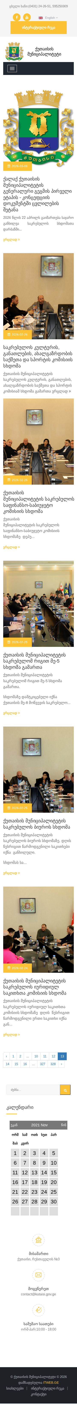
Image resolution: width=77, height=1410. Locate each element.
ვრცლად (10, 239)
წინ (63, 1123)
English (49, 17)
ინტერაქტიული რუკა (38, 27)
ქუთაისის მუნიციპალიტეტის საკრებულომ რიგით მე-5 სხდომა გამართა (34, 661)
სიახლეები (15, 1388)
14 (7, 1064)
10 (36, 1056)
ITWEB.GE (51, 1382)
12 (53, 1056)
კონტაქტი (38, 1394)
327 (42, 1064)
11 (44, 1056)
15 (16, 1064)
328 (53, 1064)
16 (25, 1064)
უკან (14, 1123)
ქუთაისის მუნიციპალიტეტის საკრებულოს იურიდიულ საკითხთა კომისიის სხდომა (34, 987)
